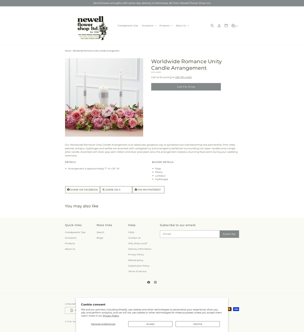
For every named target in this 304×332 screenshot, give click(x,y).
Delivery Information (139, 249)
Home (68, 51)
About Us (70, 249)
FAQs (131, 232)
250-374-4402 (183, 77)
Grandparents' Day (75, 232)
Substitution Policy (138, 265)
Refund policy (135, 260)
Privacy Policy (111, 315)
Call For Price (186, 86)
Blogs (100, 237)
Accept (150, 323)
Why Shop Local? (138, 243)
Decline (197, 323)
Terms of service (137, 271)
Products (70, 243)
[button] (149, 25)
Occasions (70, 237)
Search (100, 232)
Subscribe (229, 233)
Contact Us (134, 237)
